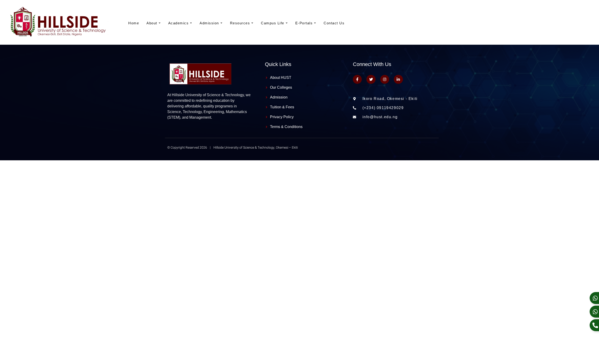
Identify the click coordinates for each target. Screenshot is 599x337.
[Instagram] (384, 79)
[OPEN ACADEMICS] (191, 23)
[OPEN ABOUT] (159, 23)
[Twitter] (370, 79)
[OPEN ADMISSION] (221, 23)
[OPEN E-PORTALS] (315, 23)
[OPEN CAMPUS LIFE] (286, 23)
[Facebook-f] (357, 79)
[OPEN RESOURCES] (252, 23)
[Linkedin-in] (398, 79)
